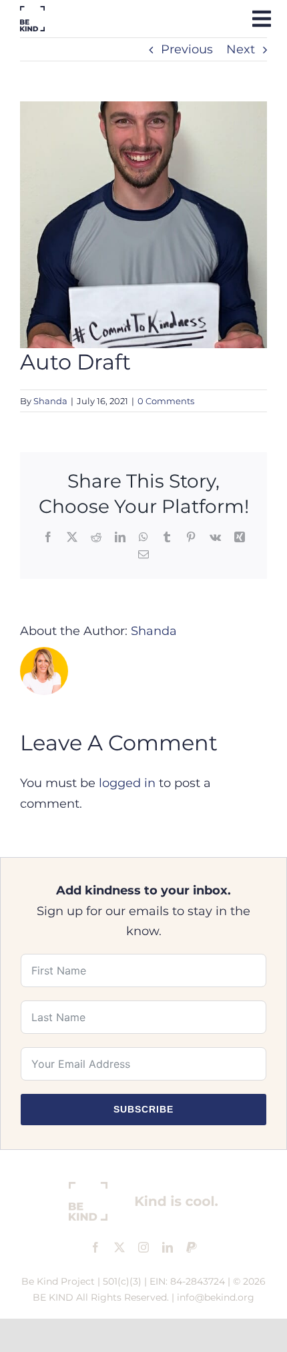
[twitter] (119, 1247)
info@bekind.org (215, 1297)
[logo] (32, 12)
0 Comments (165, 401)
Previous (187, 49)
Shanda (50, 401)
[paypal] (191, 1247)
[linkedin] (167, 1247)
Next (240, 49)
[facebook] (95, 1247)
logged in (127, 783)
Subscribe (143, 1109)
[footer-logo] (143, 1188)
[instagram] (143, 1247)
